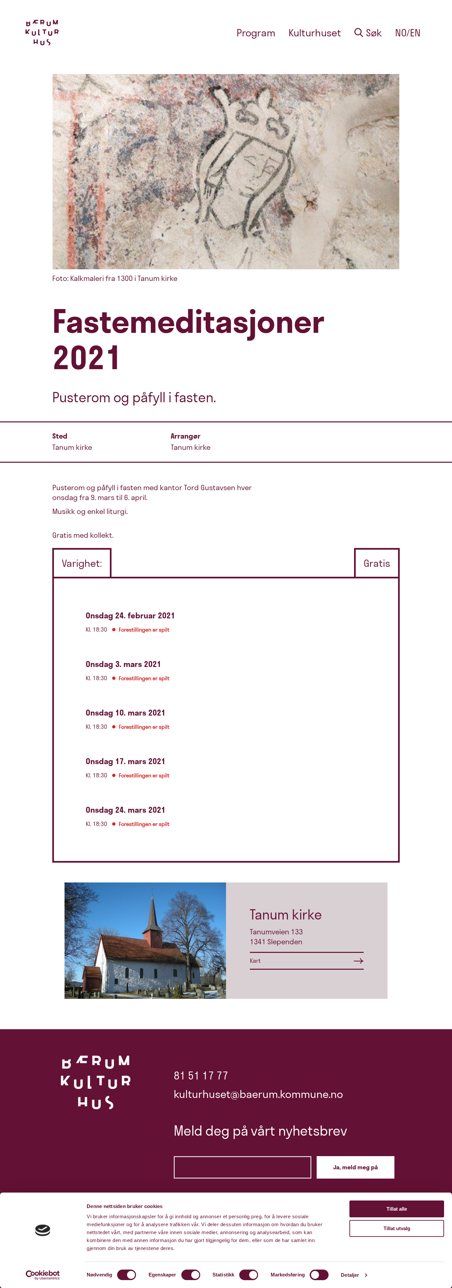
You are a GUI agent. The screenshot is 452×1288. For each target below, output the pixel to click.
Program (256, 32)
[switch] (190, 1274)
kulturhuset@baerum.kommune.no (258, 1094)
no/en (408, 32)
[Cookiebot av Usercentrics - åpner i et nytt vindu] (43, 1275)
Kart (255, 960)
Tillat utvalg (397, 1228)
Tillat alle (396, 1209)
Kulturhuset (315, 32)
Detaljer (350, 1275)
